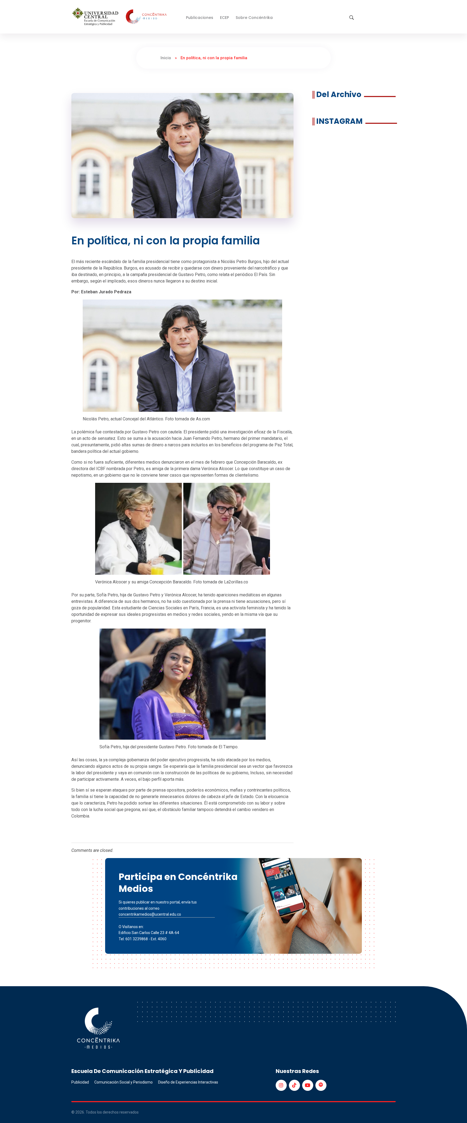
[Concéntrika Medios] (120, 17)
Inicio (166, 57)
